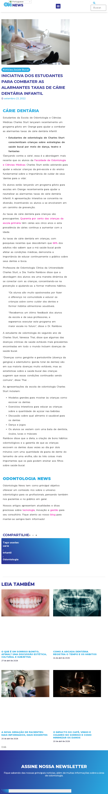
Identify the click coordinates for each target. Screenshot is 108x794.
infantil (7, 552)
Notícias (8, 69)
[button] (58, 6)
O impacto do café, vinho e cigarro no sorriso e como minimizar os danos (72, 735)
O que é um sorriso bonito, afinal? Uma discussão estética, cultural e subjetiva (24, 654)
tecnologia (28, 510)
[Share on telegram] (36, 535)
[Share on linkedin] (29, 535)
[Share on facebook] (22, 535)
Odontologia (10, 559)
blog (53, 514)
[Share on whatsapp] (32, 535)
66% (55, 243)
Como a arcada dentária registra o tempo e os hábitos (75, 653)
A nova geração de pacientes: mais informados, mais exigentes (24, 733)
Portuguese (17, 1)
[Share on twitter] (26, 535)
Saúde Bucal (21, 69)
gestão (54, 510)
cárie (6, 546)
